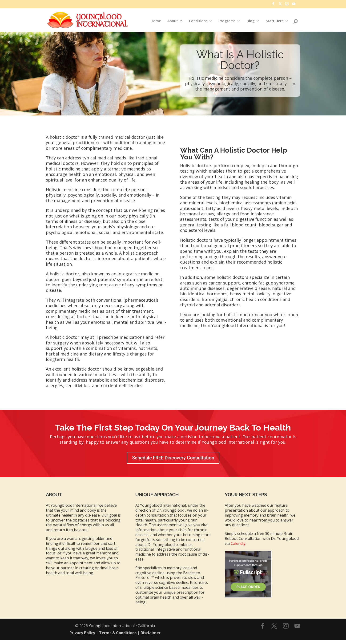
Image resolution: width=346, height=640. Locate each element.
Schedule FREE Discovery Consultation (173, 458)
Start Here (275, 21)
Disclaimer (151, 632)
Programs (227, 21)
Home (156, 21)
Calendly (238, 543)
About (172, 21)
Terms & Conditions (118, 632)
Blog (251, 21)
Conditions (198, 21)
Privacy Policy (82, 632)
